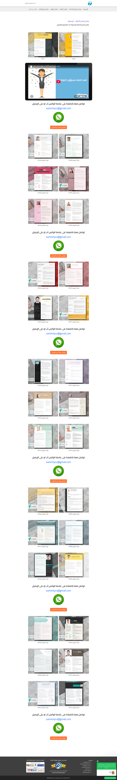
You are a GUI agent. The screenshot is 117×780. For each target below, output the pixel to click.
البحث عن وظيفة (87, 765)
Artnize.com (49, 778)
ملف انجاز (88, 769)
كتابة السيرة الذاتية (86, 767)
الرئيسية (85, 9)
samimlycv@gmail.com (58, 108)
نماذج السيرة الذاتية (75, 9)
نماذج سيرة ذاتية (87, 772)
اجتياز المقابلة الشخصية (85, 764)
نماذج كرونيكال (44, 9)
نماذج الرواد (54, 9)
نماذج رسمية (33, 9)
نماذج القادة (63, 9)
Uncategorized (86, 762)
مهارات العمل (87, 771)
